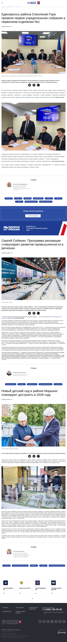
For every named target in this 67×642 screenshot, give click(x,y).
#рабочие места (32, 384)
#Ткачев (58, 198)
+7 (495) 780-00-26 (52, 609)
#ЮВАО (43, 565)
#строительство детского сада (20, 565)
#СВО (19, 201)
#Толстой (6, 565)
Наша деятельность (11, 6)
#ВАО (18, 198)
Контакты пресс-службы (21, 612)
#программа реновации (45, 384)
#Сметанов (8, 198)
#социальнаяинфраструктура (57, 565)
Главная (3, 6)
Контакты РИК (6, 611)
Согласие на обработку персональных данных (12, 637)
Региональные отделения (33, 608)
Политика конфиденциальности (9, 634)
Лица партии (20, 607)
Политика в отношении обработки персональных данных (15, 636)
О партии (5, 607)
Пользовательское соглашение (9, 633)
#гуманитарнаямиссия (31, 201)
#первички (27, 198)
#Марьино (34, 565)
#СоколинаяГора (38, 198)
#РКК (49, 198)
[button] (32, 598)
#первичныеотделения (46, 201)
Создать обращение (33, 215)
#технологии (58, 384)
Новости (18, 6)
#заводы (21, 384)
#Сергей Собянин (11, 384)
